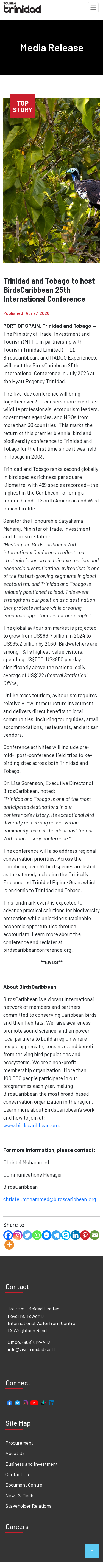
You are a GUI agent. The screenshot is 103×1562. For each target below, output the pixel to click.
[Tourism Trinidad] (22, 7)
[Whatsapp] (37, 1235)
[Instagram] (18, 1235)
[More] (9, 1245)
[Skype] (66, 1235)
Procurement (19, 1443)
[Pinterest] (85, 1235)
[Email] (94, 1235)
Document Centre (23, 1485)
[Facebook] (8, 1235)
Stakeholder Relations (28, 1506)
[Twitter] (27, 1235)
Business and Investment (31, 1464)
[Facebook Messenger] (46, 1235)
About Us (15, 1453)
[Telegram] (56, 1235)
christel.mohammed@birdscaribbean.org (49, 1199)
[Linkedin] (75, 1235)
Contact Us (17, 1474)
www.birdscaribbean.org (31, 1125)
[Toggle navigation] (93, 7)
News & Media (19, 1495)
